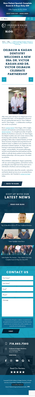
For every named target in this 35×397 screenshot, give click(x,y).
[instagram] (11, 361)
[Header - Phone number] (32, 19)
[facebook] (6, 361)
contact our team (25, 174)
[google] (23, 361)
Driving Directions (26, 382)
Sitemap (19, 382)
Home (3, 23)
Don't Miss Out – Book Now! (17, 13)
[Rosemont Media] (28, 387)
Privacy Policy (13, 382)
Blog (9, 42)
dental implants (6, 132)
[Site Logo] (14, 27)
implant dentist (10, 128)
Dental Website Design (11, 387)
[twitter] (29, 361)
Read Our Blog (17, 204)
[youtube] (17, 361)
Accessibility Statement (17, 384)
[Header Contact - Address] (29, 19)
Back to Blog (12, 184)
